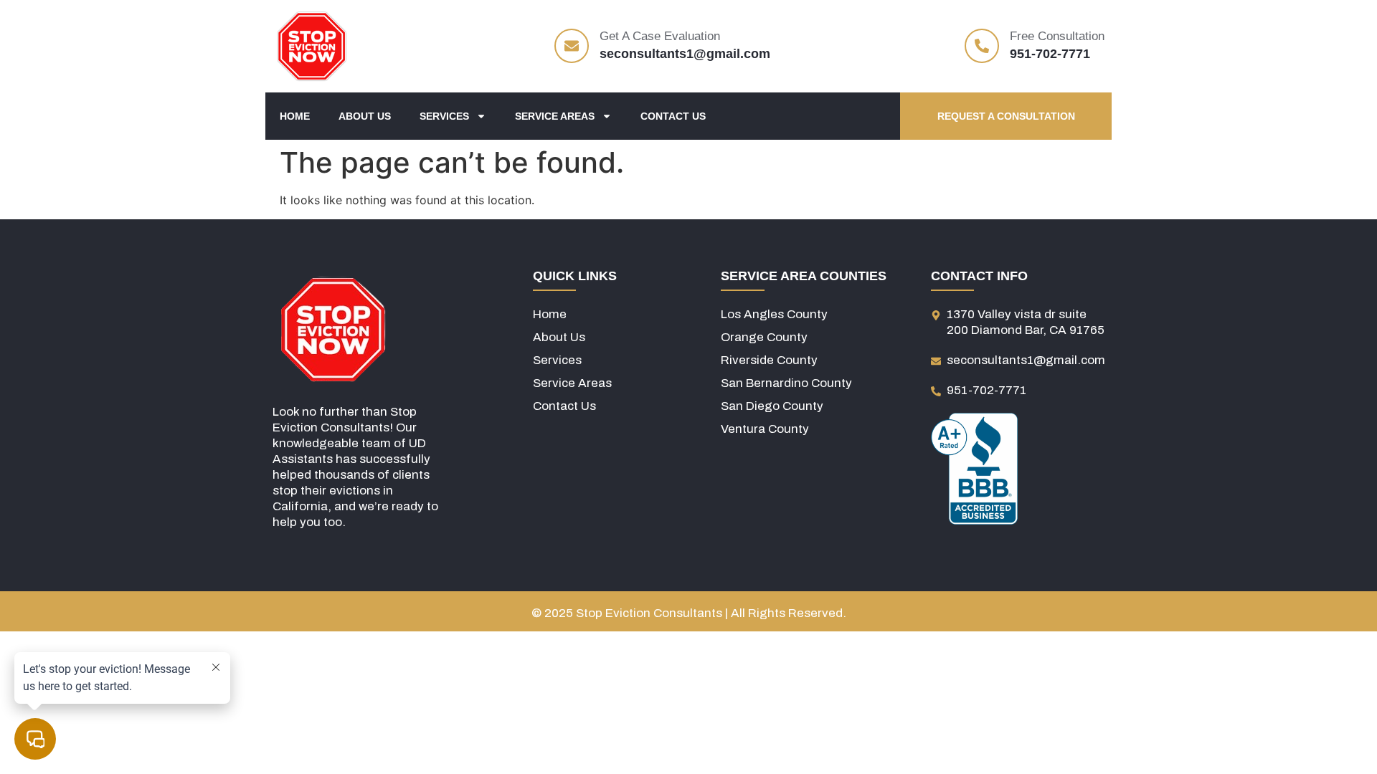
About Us (365, 116)
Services (444, 116)
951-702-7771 (1050, 54)
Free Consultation (1057, 36)
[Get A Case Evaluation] (571, 46)
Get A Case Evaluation (660, 36)
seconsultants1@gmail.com (685, 54)
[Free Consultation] (982, 46)
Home (295, 116)
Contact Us (673, 116)
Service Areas (555, 116)
